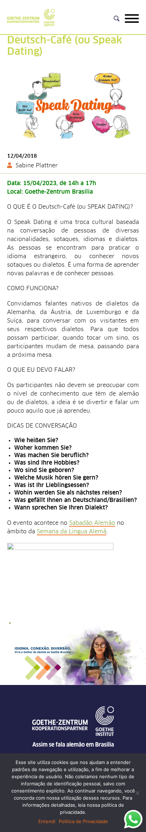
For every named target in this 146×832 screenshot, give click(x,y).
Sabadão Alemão (92, 523)
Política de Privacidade (83, 821)
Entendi (46, 821)
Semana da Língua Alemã (71, 531)
